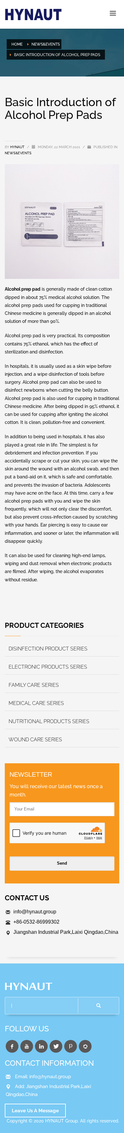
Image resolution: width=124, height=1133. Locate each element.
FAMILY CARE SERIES (34, 685)
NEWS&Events (18, 153)
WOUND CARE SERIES (35, 740)
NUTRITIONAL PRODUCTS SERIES (49, 721)
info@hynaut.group (34, 911)
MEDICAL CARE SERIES (36, 703)
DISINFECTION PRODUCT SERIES (48, 649)
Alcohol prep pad (22, 289)
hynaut (17, 147)
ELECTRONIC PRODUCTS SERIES (48, 667)
